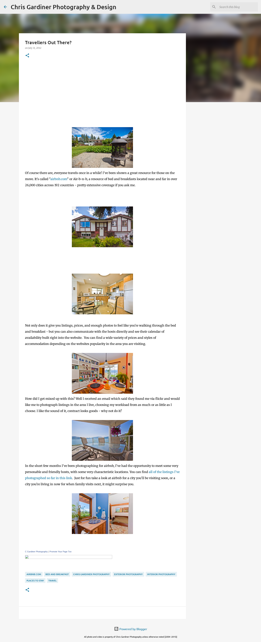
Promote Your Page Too (60, 551)
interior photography (161, 574)
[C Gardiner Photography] (68, 558)
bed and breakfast (57, 574)
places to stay (35, 580)
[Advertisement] (102, 92)
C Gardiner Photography (36, 551)
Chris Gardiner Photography (91, 574)
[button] (27, 55)
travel (52, 580)
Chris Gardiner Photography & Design (63, 7)
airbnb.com (58, 179)
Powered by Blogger (133, 629)
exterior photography (128, 574)
